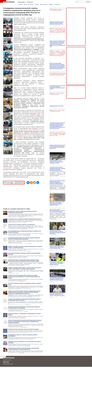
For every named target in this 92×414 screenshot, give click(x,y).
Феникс (28, 118)
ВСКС (21, 119)
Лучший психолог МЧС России (31, 130)
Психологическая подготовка (32, 37)
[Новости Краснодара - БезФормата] (7, 1)
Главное (20, 4)
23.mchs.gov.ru (8, 155)
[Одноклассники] (31, 182)
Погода (36, 4)
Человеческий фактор (34, 111)
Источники (30, 4)
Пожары (51, 4)
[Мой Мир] (37, 182)
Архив (25, 4)
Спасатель (32, 161)
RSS (12, 364)
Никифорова (20, 136)
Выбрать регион (6, 362)
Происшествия (43, 4)
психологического (7, 168)
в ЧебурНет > (57, 4)
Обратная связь (6, 361)
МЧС (11, 182)
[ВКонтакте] (28, 182)
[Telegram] (34, 182)
